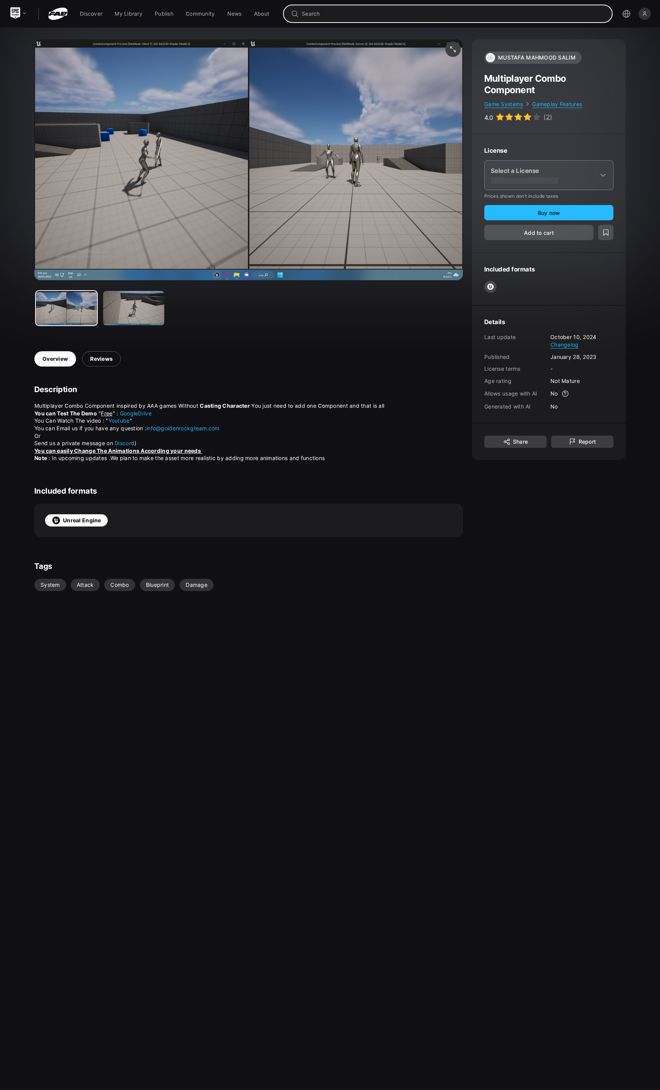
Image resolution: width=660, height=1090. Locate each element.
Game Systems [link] (503, 104)
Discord (124, 443)
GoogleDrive (136, 413)
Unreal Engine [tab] (82, 520)
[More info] (565, 394)
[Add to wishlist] (605, 233)
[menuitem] (91, 14)
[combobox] (453, 14)
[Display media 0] (66, 308)
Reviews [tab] (101, 358)
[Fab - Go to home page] (58, 14)
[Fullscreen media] (453, 49)
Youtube (119, 420)
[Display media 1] (133, 308)
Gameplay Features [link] (557, 104)
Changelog (564, 344)
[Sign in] (645, 14)
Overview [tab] (55, 358)
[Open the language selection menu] (626, 14)
